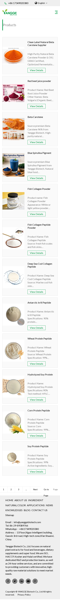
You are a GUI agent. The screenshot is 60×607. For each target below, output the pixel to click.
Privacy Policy (24, 594)
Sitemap (9, 515)
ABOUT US (20, 500)
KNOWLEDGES (13, 510)
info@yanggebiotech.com (27, 522)
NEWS (49, 505)
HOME (9, 500)
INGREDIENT (35, 500)
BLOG (27, 510)
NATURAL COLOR (15, 505)
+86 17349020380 (18, 3)
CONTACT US (39, 510)
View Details (36, 70)
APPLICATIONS (36, 505)
